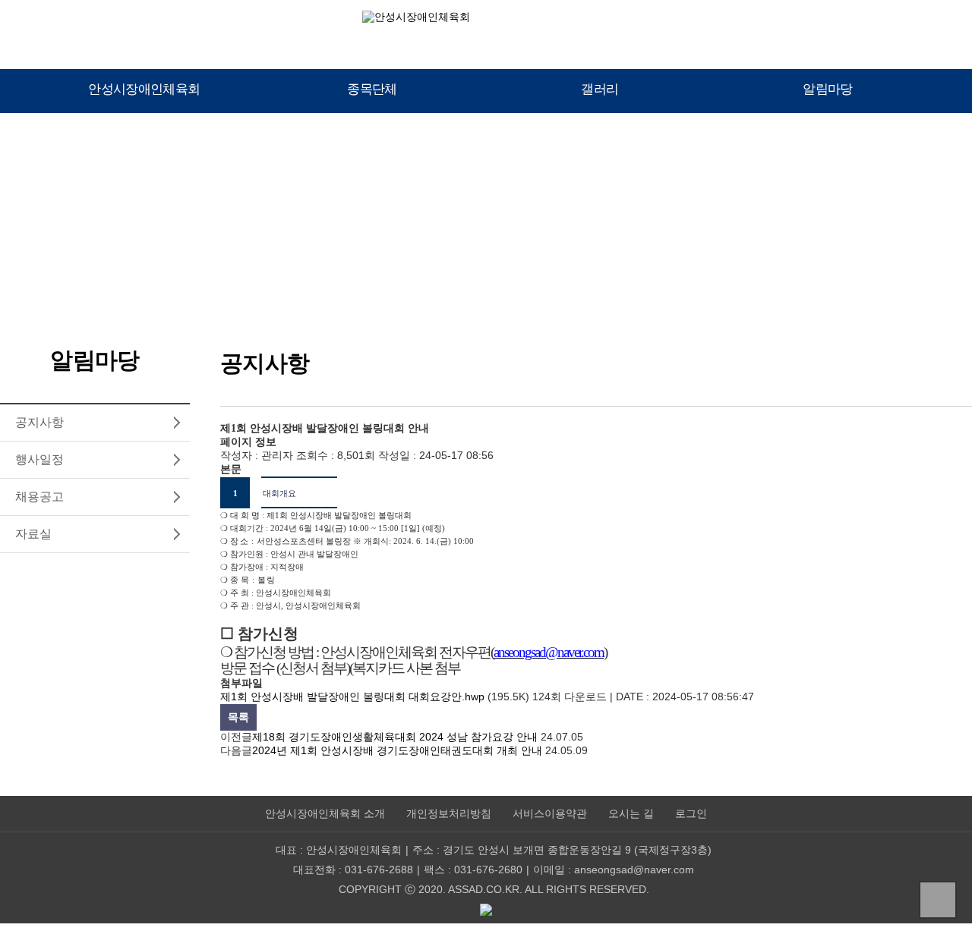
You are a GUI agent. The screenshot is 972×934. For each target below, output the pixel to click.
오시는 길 (631, 813)
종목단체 (371, 89)
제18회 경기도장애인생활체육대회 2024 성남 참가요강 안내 (395, 737)
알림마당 (827, 89)
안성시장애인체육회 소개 (325, 813)
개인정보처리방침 (448, 813)
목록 (238, 717)
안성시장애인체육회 (144, 89)
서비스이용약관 (550, 813)
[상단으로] (938, 900)
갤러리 (599, 89)
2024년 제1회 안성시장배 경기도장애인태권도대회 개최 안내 (397, 750)
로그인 (691, 813)
